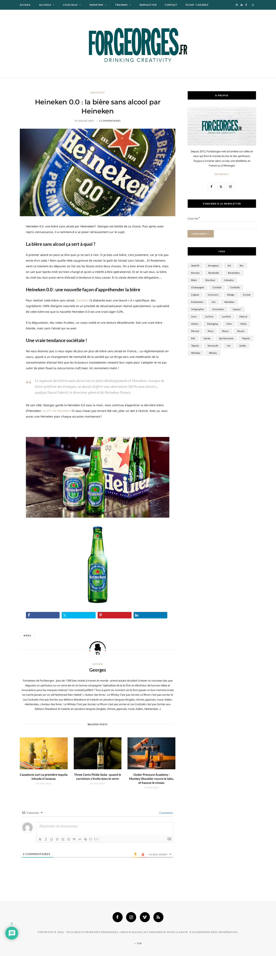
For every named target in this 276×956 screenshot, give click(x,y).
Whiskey (195, 352)
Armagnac (213, 265)
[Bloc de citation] (74, 839)
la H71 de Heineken (56, 411)
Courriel (194, 218)
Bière (27, 635)
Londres (226, 316)
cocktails (235, 287)
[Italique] (46, 839)
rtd (193, 338)
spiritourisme (226, 338)
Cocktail (217, 287)
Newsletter (148, 4)
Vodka (242, 345)
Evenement (197, 301)
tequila (246, 338)
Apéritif (195, 265)
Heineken (82, 300)
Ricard (240, 331)
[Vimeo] (145, 917)
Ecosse (246, 294)
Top (139, 943)
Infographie (197, 309)
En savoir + (222, 174)
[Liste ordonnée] (63, 839)
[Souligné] (51, 839)
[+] (96, 838)
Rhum (225, 331)
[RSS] (158, 917)
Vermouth (213, 345)
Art (229, 265)
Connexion (166, 812)
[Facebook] (118, 917)
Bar (241, 265)
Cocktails (70, 4)
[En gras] (40, 839)
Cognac (195, 294)
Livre (193, 316)
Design (230, 294)
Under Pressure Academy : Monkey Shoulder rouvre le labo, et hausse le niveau (151, 779)
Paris (229, 323)
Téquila (195, 345)
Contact (171, 4)
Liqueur (237, 309)
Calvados (229, 280)
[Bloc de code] (80, 839)
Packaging (212, 323)
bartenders (234, 272)
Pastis (243, 323)
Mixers (194, 323)
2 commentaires (110, 120)
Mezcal (243, 316)
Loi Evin (209, 316)
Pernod (195, 331)
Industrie (96, 4)
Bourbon (210, 280)
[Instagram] (131, 917)
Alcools (45, 4)
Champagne (197, 287)
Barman (195, 272)
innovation (218, 309)
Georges (97, 670)
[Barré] (57, 839)
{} (90, 838)
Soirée (207, 338)
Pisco (210, 331)
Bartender (213, 272)
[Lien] (85, 839)
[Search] (253, 5)
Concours (213, 294)
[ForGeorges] (138, 44)
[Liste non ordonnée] (68, 839)
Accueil (25, 4)
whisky (213, 352)
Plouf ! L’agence (197, 4)
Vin (229, 345)
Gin (214, 301)
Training (121, 4)
